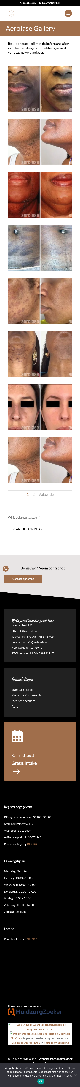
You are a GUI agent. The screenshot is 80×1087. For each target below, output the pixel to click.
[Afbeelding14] (40, 110)
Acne (15, 706)
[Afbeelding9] (40, 482)
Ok (41, 1081)
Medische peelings (23, 700)
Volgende (46, 494)
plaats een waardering (56, 1042)
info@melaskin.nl (37, 642)
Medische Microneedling (27, 695)
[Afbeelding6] (40, 323)
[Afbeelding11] (40, 163)
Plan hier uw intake (28, 529)
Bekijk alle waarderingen (26, 1042)
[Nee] (75, 1075)
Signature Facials (22, 689)
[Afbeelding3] (40, 216)
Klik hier (32, 844)
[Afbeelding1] (40, 429)
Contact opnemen (23, 578)
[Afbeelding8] (40, 269)
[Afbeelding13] (40, 375)
